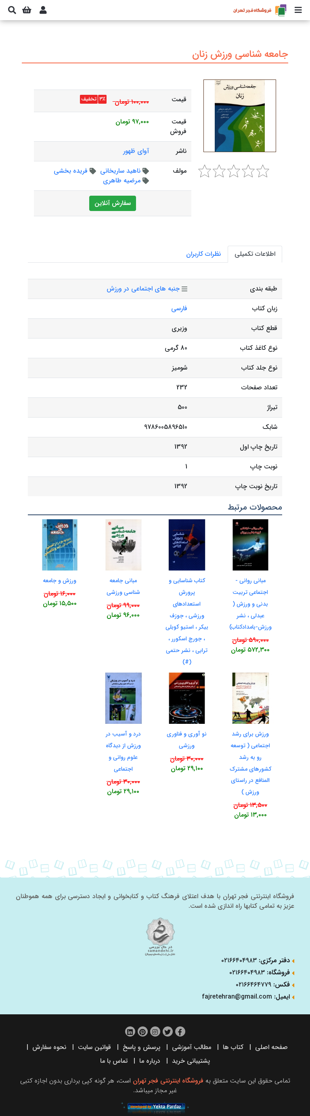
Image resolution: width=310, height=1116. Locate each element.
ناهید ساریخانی (120, 171)
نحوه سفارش (49, 1047)
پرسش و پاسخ (141, 1047)
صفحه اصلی (271, 1047)
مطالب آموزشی (191, 1047)
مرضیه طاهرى (121, 181)
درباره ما (149, 1061)
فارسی (179, 308)
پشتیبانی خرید (191, 1061)
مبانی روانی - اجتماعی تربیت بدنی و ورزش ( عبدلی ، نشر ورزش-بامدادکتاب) (250, 603)
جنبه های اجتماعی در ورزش (143, 289)
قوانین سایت (94, 1047)
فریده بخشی (71, 171)
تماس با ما (114, 1061)
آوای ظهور (136, 151)
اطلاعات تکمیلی (255, 254)
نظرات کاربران (203, 254)
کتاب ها (233, 1047)
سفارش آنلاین (112, 203)
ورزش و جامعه (59, 580)
